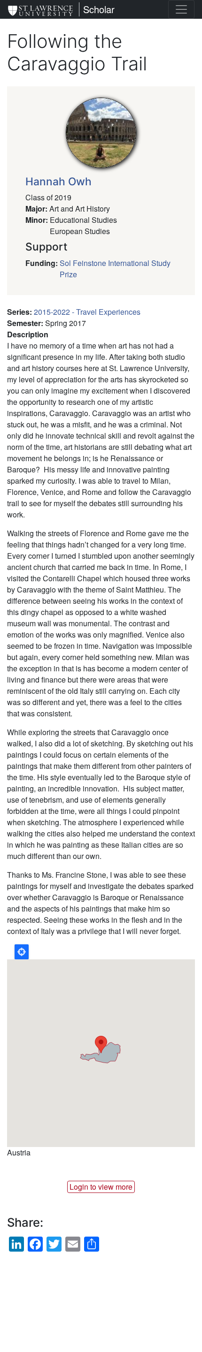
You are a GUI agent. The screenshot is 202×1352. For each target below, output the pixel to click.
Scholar (99, 9)
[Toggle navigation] (181, 9)
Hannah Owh (58, 181)
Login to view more (101, 1186)
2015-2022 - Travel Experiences (87, 311)
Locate (22, 951)
